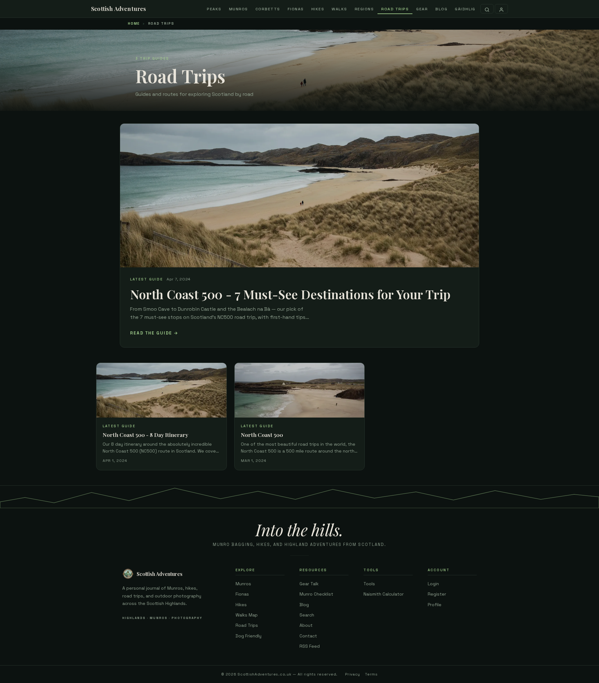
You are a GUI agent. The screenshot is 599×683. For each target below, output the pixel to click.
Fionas (296, 9)
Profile (434, 604)
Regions (364, 9)
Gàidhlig (465, 9)
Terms (371, 674)
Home (134, 23)
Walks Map (247, 615)
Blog (441, 9)
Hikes (317, 9)
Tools (369, 583)
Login (433, 583)
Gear (422, 9)
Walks (339, 9)
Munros (238, 9)
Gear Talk (309, 583)
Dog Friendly (248, 636)
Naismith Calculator (383, 594)
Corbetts (268, 9)
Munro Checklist (316, 594)
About (306, 625)
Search (307, 615)
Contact (308, 636)
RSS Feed (310, 646)
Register (437, 594)
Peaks (214, 9)
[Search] (487, 8)
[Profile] (501, 8)
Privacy (352, 674)
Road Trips (395, 9)
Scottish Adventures (118, 8)
